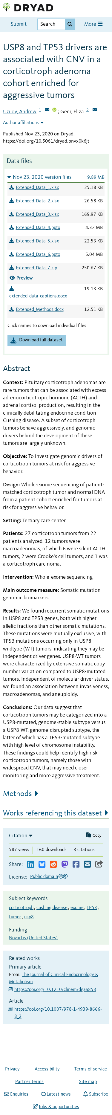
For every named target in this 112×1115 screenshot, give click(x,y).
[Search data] (70, 24)
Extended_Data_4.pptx (38, 227)
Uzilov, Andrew (19, 111)
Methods (17, 794)
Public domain (44, 876)
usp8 (29, 917)
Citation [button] (18, 835)
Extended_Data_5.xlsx (37, 241)
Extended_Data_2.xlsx (37, 201)
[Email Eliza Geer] (94, 110)
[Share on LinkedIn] (30, 864)
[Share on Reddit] (53, 864)
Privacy (12, 1069)
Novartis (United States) (33, 938)
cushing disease (51, 907)
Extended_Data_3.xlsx (37, 214)
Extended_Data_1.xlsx (37, 187)
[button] (56, 177)
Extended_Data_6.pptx (38, 254)
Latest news (59, 1094)
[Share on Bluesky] (42, 864)
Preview (24, 278)
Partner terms (29, 1081)
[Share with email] (87, 864)
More (90, 24)
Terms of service (90, 1069)
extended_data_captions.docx (38, 296)
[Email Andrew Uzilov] (47, 110)
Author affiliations (21, 122)
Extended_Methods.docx (40, 309)
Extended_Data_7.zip (36, 268)
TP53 (92, 907)
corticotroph (21, 907)
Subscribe (98, 1094)
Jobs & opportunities (59, 1107)
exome (77, 907)
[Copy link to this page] (99, 865)
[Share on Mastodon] (64, 864)
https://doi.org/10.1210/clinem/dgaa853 (55, 989)
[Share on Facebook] (76, 864)
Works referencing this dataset (52, 813)
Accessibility (47, 1069)
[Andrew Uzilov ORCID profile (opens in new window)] (54, 110)
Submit (19, 24)
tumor (15, 917)
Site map (88, 1081)
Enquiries (19, 1094)
